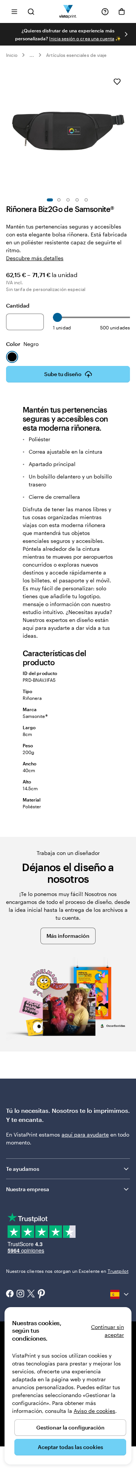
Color (22, 344)
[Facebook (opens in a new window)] (10, 1294)
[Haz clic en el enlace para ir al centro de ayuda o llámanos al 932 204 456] (105, 11)
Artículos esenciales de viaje (76, 55)
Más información (68, 936)
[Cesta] (121, 11)
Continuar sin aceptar (107, 1331)
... (31, 55)
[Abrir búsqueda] (31, 11)
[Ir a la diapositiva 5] (86, 199)
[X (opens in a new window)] (31, 1294)
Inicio (11, 55)
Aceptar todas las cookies (70, 1447)
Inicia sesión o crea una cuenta (81, 38)
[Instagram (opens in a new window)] (20, 1294)
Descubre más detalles (34, 258)
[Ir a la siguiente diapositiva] (126, 34)
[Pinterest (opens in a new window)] (41, 1294)
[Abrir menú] (14, 11)
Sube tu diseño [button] (63, 374)
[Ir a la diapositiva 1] (49, 199)
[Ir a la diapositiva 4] (77, 199)
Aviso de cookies (94, 1411)
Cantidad (17, 305)
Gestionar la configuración (70, 1427)
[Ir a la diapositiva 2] (58, 199)
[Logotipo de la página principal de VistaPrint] (68, 11)
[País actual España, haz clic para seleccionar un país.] (120, 1294)
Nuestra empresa (27, 1189)
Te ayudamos (22, 1169)
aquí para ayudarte (85, 1134)
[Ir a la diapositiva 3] (68, 199)
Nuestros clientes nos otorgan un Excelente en (67, 1271)
